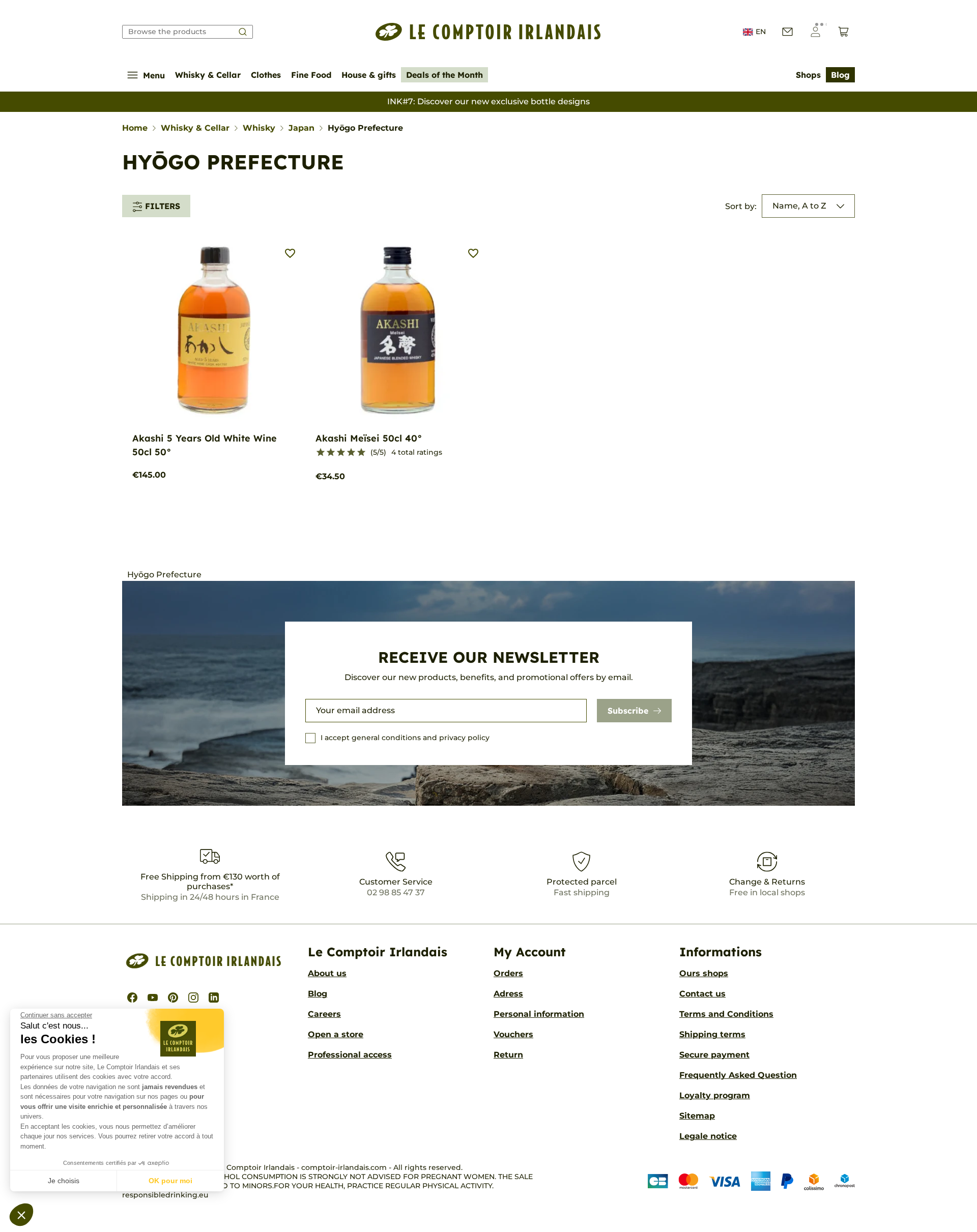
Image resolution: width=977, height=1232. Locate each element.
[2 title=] (331, 452)
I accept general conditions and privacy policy (405, 737)
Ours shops (703, 973)
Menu (154, 75)
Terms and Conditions (726, 1014)
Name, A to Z (799, 206)
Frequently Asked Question (738, 1075)
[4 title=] (351, 452)
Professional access (350, 1055)
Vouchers (513, 1034)
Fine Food (311, 75)
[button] (21, 1214)
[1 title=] (320, 452)
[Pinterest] (173, 997)
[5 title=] (361, 452)
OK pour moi (170, 1181)
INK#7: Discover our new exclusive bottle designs (488, 101)
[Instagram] (193, 997)
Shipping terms (712, 1034)
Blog (840, 75)
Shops (808, 75)
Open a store (335, 1034)
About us (327, 973)
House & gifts (368, 75)
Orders (508, 973)
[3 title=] (341, 452)
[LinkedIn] (214, 997)
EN (761, 31)
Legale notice (708, 1136)
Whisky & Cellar (208, 75)
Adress (508, 994)
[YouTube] (152, 997)
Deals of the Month (444, 75)
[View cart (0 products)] (843, 31)
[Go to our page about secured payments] (751, 1181)
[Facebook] (132, 997)
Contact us (702, 994)
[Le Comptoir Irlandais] (488, 32)
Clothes (266, 75)
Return (508, 1055)
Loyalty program (714, 1095)
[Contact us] (787, 31)
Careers (324, 1014)
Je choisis (63, 1181)
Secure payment (714, 1055)
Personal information (539, 1014)
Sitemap (697, 1116)
